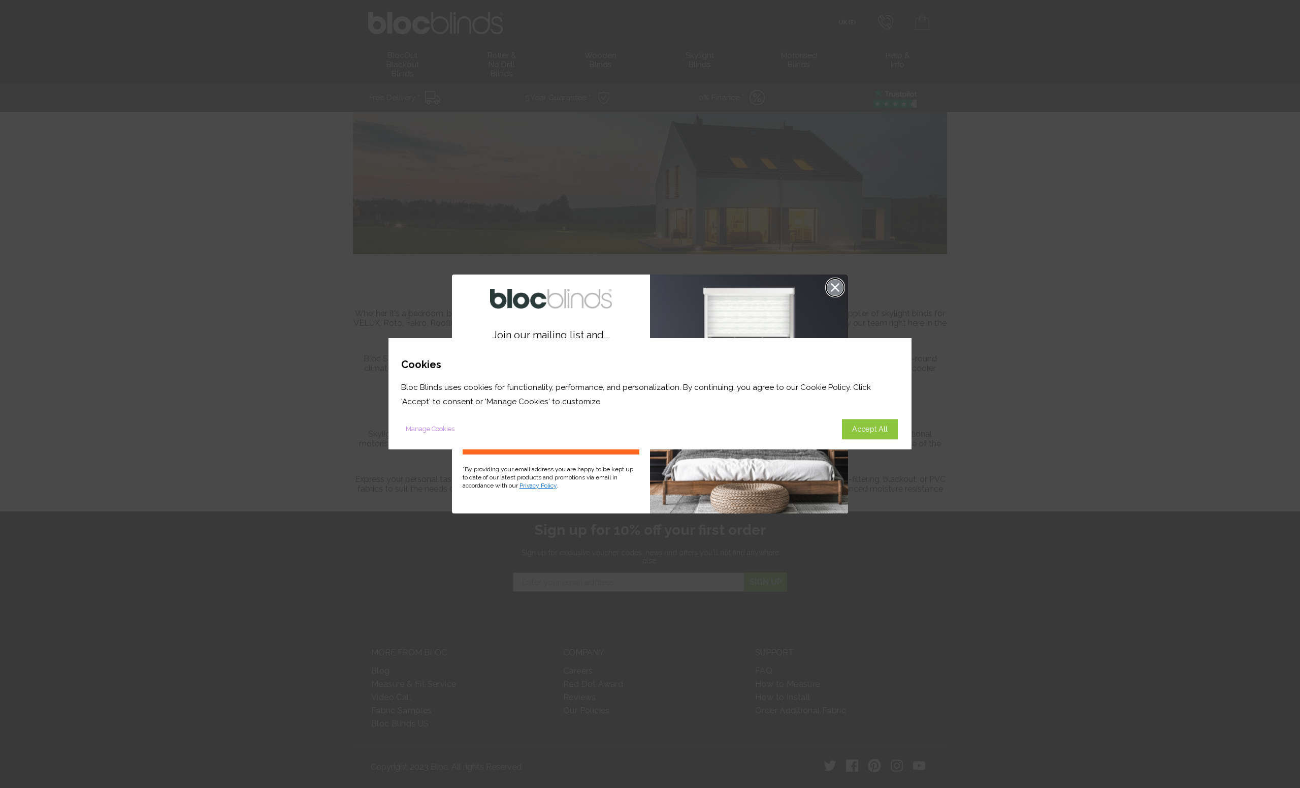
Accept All (870, 429)
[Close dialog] (835, 287)
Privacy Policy (538, 485)
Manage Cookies (430, 429)
